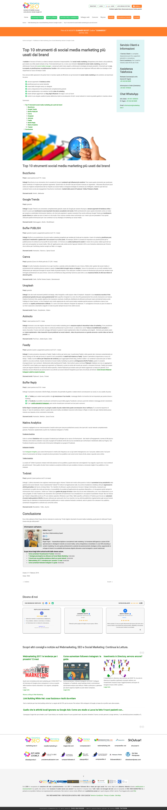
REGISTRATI (93, 6)
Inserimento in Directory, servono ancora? (123, 656)
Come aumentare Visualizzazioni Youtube (41, 554)
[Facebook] (44, 536)
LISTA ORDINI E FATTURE (123, 6)
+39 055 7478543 (125, 88)
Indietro (27, 582)
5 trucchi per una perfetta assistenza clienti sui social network (47, 558)
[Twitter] (46, 536)
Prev (141, 653)
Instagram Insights (31, 452)
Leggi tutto (26, 690)
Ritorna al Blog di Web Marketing (33, 694)
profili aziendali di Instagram (40, 403)
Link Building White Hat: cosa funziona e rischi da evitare (49, 698)
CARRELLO (136, 6)
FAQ (134, 791)
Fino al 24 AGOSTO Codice (83, 30)
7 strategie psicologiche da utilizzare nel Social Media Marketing (48, 556)
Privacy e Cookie (109, 795)
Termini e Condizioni (96, 795)
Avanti (109, 582)
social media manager (44, 66)
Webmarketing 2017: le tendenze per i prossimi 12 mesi (45, 560)
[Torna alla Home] (33, 7)
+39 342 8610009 (125, 81)
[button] (140, 630)
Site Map (118, 795)
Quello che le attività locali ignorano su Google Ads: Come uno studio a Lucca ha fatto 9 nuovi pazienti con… (73, 710)
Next (143, 653)
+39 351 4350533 (132, 99)
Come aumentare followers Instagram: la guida (43, 563)
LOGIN (101, 6)
